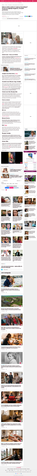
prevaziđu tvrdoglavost (5, 116)
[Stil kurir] (28, 470)
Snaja (8, 183)
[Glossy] (31, 470)
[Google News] (21, 473)
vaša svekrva (17, 57)
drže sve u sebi (6, 86)
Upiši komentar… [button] (6, 269)
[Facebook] (16, 473)
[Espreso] (12, 470)
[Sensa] (21, 470)
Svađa (13, 183)
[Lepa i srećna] (18, 470)
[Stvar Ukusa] (15, 470)
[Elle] (23, 470)
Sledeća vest (18, 180)
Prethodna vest (5, 180)
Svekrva (11, 183)
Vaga (5, 125)
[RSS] (19, 473)
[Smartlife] (26, 470)
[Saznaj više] (35, 129)
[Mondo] (6, 470)
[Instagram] (17, 473)
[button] (21, 16)
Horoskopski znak (3, 183)
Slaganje (16, 183)
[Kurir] (9, 470)
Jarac (16, 73)
